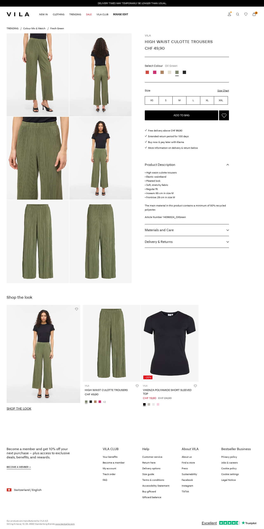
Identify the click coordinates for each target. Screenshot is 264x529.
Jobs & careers (229, 462)
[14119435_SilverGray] (149, 404)
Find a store (188, 462)
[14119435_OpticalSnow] (153, 404)
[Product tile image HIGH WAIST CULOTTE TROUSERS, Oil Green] (111, 343)
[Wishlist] (246, 14)
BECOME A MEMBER (17, 467)
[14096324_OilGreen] (86, 402)
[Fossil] (162, 72)
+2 (104, 401)
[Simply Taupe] (169, 72)
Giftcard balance (151, 497)
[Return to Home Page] (18, 14)
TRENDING (12, 28)
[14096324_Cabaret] (100, 402)
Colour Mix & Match (34, 28)
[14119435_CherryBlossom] (158, 404)
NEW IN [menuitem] (43, 14)
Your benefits (110, 456)
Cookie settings (230, 474)
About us (187, 456)
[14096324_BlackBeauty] (90, 402)
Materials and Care (159, 230)
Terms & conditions (153, 480)
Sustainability (189, 474)
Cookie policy (229, 468)
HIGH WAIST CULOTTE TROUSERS (106, 390)
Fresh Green (57, 28)
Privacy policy (229, 456)
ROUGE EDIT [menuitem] (120, 14)
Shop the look (19, 409)
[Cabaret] (155, 72)
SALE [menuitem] (89, 14)
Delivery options (151, 468)
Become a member (114, 462)
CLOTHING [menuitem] (58, 14)
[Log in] (229, 14)
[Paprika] (147, 72)
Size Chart (223, 90)
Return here (149, 462)
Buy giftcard (149, 491)
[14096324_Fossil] (95, 402)
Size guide (148, 474)
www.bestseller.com (65, 524)
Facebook (187, 480)
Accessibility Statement (155, 485)
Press (185, 468)
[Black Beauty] (184, 72)
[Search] (237, 14)
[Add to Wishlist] (224, 115)
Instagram (187, 485)
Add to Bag (181, 115)
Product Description (160, 165)
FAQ (105, 480)
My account (109, 468)
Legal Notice (228, 480)
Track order (109, 474)
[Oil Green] (177, 72)
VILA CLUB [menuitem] (102, 14)
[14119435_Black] (144, 404)
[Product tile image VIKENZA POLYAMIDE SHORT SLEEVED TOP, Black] (170, 343)
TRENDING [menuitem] (75, 14)
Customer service (152, 456)
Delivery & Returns (159, 242)
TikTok (185, 491)
